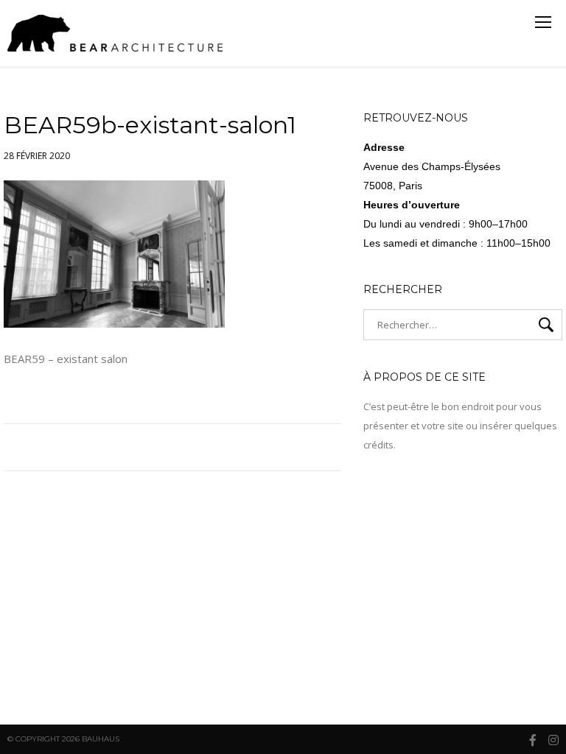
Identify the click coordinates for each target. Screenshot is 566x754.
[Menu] (543, 22)
